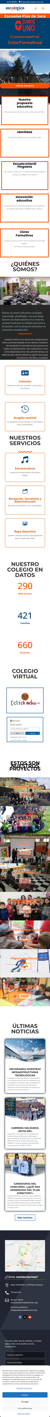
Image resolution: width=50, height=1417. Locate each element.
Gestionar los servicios (24, 1388)
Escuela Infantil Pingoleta (24, 165)
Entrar (25, 996)
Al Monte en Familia (25, 815)
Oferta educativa (25, 85)
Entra (25, 794)
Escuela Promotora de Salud (25, 929)
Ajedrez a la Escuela (25, 872)
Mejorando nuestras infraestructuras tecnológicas (25, 1072)
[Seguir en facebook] (20, 1317)
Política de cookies (23, 1414)
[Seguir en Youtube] (30, 1317)
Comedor (25, 381)
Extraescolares (25, 468)
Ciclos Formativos (24, 233)
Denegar (25, 1401)
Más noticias (25, 1217)
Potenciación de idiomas (25, 786)
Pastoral (25, 844)
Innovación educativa (24, 198)
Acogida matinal (25, 418)
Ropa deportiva (25, 531)
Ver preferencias (25, 1408)
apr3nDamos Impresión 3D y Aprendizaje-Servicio (25, 901)
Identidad (24, 132)
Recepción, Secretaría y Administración (25, 500)
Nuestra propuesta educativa (25, 103)
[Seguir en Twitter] (25, 1317)
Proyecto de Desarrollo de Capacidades (25, 987)
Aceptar (25, 1395)
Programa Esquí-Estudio (25, 958)
